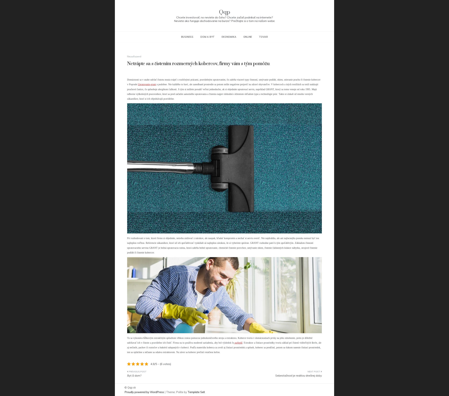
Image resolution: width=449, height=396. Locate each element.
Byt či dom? (134, 375)
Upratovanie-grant (147, 84)
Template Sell (196, 392)
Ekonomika (229, 36)
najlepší (238, 342)
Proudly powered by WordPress (145, 392)
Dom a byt (207, 36)
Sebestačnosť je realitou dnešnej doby (298, 375)
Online (247, 36)
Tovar (263, 36)
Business (187, 36)
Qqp (224, 12)
